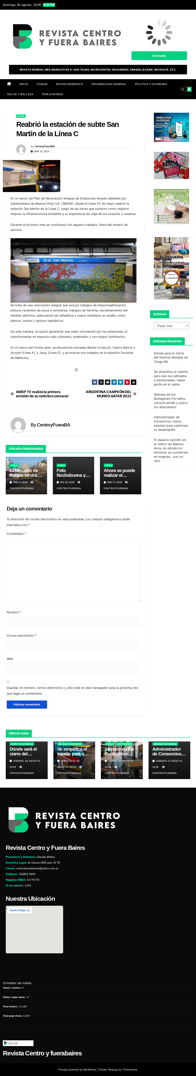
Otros (20, 116)
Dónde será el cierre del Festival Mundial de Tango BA (171, 357)
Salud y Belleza (20, 94)
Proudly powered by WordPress (77, 1069)
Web (10, 659)
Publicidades (52, 94)
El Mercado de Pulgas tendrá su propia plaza (26, 475)
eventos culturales (22, 744)
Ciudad (42, 84)
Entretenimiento (69, 84)
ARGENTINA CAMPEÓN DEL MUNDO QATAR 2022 (108, 394)
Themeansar (129, 1069)
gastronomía (124, 744)
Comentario (16, 534)
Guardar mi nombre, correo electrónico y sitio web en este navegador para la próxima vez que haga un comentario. (72, 690)
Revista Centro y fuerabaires (42, 1053)
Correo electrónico (22, 635)
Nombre (14, 612)
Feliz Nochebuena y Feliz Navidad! (71, 475)
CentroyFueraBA (45, 146)
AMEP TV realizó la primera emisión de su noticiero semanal (42, 394)
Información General (109, 84)
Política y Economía (151, 84)
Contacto (159, 56)
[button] (182, 89)
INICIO (24, 84)
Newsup (113, 1069)
